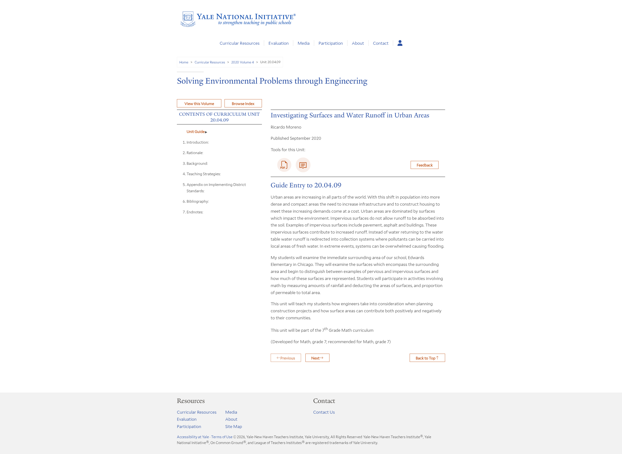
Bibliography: (198, 201)
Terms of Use (222, 436)
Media (304, 43)
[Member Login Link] (400, 43)
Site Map (233, 426)
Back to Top (425, 357)
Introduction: (198, 142)
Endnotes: (195, 211)
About (358, 43)
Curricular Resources (239, 43)
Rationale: (195, 152)
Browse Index (243, 103)
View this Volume (199, 103)
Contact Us (324, 412)
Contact (381, 43)
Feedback (425, 164)
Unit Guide (196, 131)
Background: (197, 163)
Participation (331, 43)
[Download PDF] (284, 165)
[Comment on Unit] (303, 164)
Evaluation (278, 43)
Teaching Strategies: (204, 173)
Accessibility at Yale (193, 436)
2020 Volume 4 (242, 62)
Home (183, 62)
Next (315, 357)
